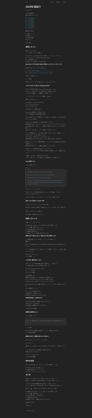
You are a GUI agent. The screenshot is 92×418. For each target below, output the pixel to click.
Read (64, 2)
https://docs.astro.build (39, 175)
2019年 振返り (31, 24)
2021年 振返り (31, 22)
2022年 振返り (31, 20)
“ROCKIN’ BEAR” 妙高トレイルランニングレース (40, 71)
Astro (28, 168)
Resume (58, 2)
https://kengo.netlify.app (44, 177)
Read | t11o (30, 343)
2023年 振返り (31, 18)
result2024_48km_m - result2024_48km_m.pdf (39, 73)
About (52, 2)
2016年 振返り (31, 28)
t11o (27, 2)
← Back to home (30, 410)
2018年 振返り (31, 26)
